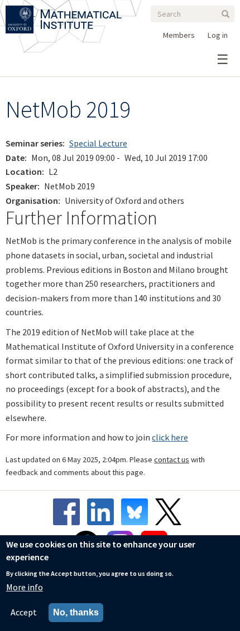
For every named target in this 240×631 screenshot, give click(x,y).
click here (170, 437)
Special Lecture (98, 143)
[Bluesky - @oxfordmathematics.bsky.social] (137, 511)
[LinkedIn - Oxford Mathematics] (103, 511)
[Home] (81, 12)
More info (24, 587)
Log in (218, 35)
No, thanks (76, 612)
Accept (24, 612)
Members (179, 35)
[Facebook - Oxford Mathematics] (69, 511)
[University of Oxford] (20, 12)
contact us (171, 459)
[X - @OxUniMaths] (171, 511)
